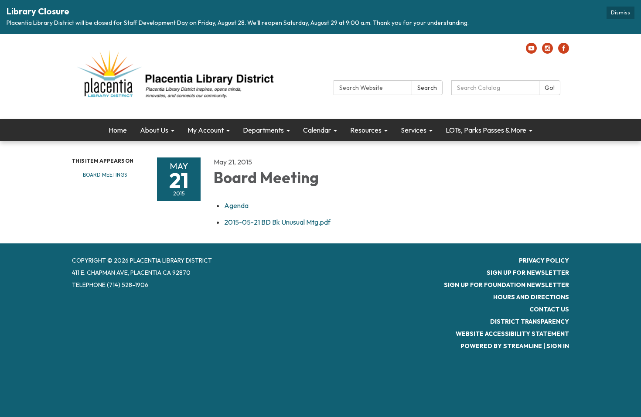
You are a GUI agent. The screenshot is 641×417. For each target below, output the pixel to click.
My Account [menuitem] (206, 130)
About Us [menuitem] (154, 130)
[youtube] (531, 51)
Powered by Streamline (501, 346)
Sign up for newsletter (528, 273)
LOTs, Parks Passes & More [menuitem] (486, 130)
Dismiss (620, 12)
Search (427, 88)
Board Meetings (105, 174)
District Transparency (529, 321)
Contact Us (549, 309)
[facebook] (563, 51)
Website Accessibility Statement (512, 334)
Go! (550, 88)
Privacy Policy (544, 260)
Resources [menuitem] (366, 130)
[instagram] (547, 51)
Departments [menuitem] (263, 130)
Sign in (557, 346)
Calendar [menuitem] (317, 130)
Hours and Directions (531, 297)
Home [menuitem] (118, 130)
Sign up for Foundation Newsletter (506, 285)
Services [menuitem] (413, 130)
